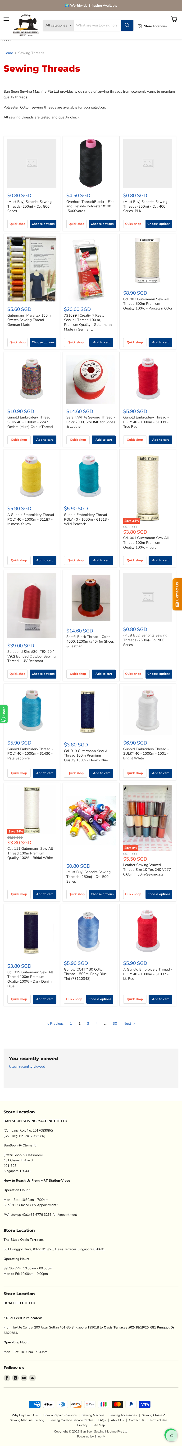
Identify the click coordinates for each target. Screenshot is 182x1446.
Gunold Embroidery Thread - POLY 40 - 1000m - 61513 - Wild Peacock (86, 519)
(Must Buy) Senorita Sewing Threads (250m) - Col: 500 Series (88, 877)
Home (8, 53)
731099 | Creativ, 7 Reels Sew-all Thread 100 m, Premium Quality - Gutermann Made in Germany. (88, 322)
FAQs (102, 1420)
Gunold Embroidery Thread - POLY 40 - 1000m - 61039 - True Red (146, 422)
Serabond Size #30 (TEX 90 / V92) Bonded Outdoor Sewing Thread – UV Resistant (31, 656)
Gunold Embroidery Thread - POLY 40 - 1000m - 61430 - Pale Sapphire (30, 754)
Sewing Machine (93, 1415)
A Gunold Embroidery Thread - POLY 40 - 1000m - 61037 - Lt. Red (147, 974)
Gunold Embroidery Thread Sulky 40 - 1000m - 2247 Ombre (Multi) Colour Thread (30, 422)
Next (127, 1023)
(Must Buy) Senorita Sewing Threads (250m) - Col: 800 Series (29, 206)
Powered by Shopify (91, 1436)
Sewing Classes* (153, 1415)
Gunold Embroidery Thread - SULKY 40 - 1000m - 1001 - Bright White (146, 754)
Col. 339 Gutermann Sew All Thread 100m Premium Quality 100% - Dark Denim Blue (30, 979)
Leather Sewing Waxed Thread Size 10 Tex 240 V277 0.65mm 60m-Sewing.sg (147, 869)
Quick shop (17, 224)
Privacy (82, 1425)
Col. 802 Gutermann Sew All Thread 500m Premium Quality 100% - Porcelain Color (147, 304)
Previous (56, 1023)
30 (115, 1023)
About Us (117, 1420)
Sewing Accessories (123, 1415)
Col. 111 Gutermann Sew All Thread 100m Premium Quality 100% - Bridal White (30, 853)
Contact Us (136, 1420)
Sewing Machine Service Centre (71, 1420)
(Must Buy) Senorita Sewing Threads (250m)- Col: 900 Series (145, 640)
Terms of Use (158, 1420)
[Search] (127, 25)
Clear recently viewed (27, 1066)
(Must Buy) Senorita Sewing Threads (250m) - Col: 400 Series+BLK (145, 206)
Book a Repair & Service (60, 1415)
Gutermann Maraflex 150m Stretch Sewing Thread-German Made (29, 320)
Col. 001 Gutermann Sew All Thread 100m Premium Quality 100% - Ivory (146, 542)
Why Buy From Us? (25, 1415)
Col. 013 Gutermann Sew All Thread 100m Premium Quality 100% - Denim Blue (86, 755)
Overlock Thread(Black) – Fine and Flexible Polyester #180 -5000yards (90, 206)
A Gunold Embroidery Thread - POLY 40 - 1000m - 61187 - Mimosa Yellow (31, 519)
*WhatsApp (12, 1214)
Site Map (99, 1425)
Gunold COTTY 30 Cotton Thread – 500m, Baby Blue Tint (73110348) (85, 974)
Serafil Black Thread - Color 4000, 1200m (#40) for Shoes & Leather (90, 641)
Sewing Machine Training (27, 1420)
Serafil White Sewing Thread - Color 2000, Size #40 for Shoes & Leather (90, 422)
